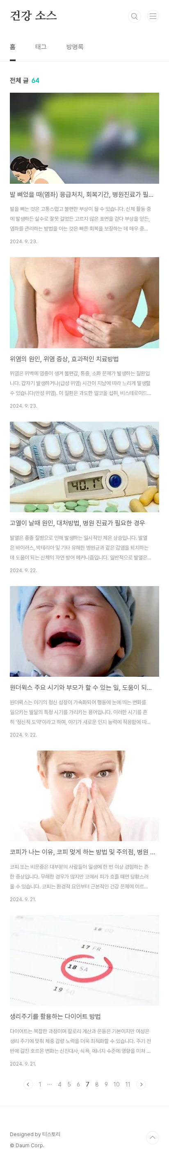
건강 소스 (33, 16)
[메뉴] (153, 16)
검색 (134, 16)
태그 (41, 47)
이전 (28, 1084)
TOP (152, 1137)
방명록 (75, 47)
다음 (141, 1084)
